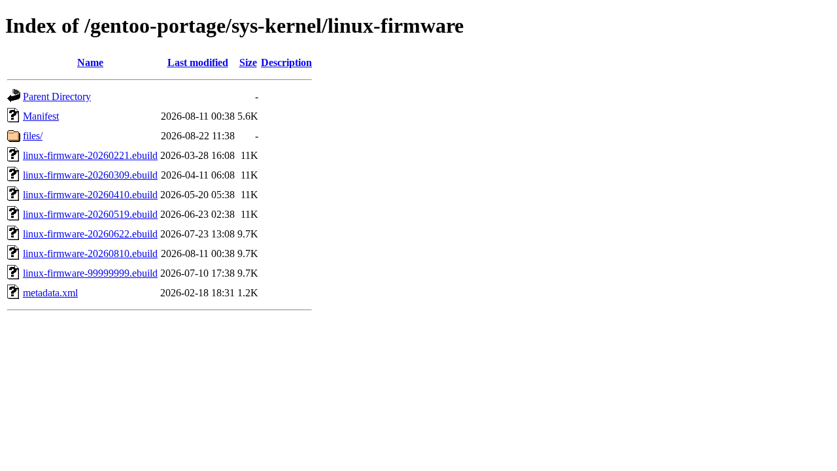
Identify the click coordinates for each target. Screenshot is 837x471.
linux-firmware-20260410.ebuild (90, 194)
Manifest (41, 116)
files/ (33, 135)
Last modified (197, 62)
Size (248, 62)
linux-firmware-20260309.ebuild (90, 175)
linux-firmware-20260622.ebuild (90, 233)
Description (286, 62)
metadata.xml (50, 292)
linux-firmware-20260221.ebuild (90, 155)
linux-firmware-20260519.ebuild (90, 214)
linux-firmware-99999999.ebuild (90, 273)
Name (90, 62)
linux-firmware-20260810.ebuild (90, 253)
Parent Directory (57, 96)
